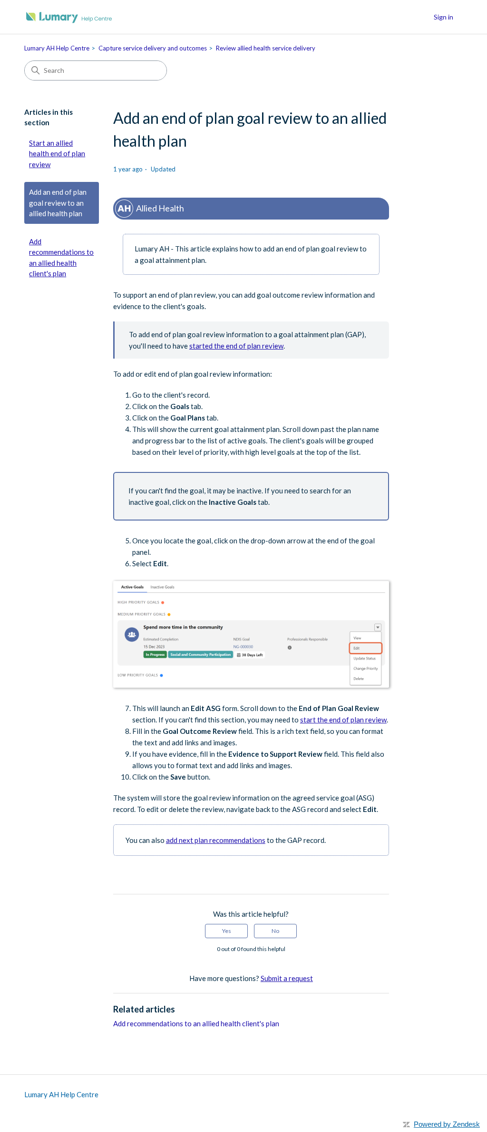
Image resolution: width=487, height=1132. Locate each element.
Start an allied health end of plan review (57, 154)
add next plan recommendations (215, 840)
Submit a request (287, 978)
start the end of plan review (343, 719)
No (275, 930)
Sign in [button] (443, 17)
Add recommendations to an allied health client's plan (61, 257)
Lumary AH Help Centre (56, 48)
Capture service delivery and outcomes (152, 48)
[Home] (69, 17)
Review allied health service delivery (265, 48)
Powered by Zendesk (447, 1124)
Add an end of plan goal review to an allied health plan (58, 203)
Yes (226, 930)
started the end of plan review (236, 345)
